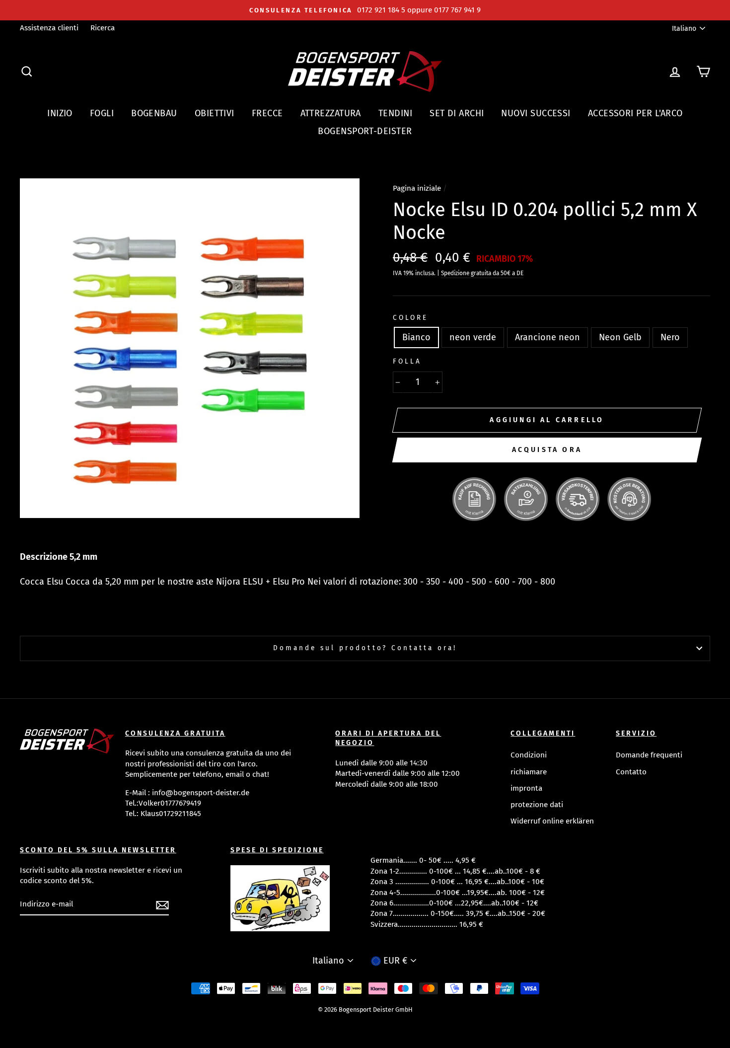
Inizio (60, 113)
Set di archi (457, 113)
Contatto (631, 771)
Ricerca (102, 27)
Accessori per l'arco (635, 113)
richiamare (529, 771)
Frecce (267, 113)
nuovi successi (535, 113)
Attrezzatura (330, 113)
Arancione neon (547, 337)
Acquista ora (547, 450)
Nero (670, 337)
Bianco (416, 337)
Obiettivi (214, 113)
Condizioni (529, 754)
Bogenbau (154, 113)
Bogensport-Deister (365, 131)
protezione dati (537, 804)
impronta (526, 788)
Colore (410, 317)
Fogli (102, 113)
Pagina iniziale (417, 188)
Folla (407, 361)
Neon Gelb (620, 337)
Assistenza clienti (49, 27)
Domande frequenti (649, 754)
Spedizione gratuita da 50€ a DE (482, 273)
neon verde (472, 337)
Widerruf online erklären (552, 821)
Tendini (395, 113)
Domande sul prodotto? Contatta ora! (365, 648)
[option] (365, 10)
